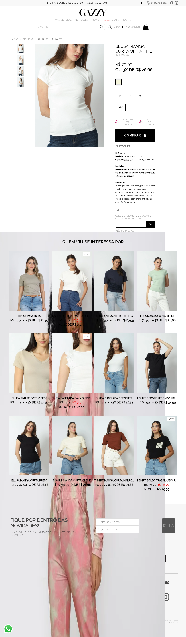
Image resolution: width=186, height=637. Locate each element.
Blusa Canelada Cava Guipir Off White (72, 398)
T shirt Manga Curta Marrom (114, 480)
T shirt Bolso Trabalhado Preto (157, 480)
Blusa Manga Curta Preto (29, 480)
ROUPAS (126, 20)
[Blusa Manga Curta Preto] (29, 445)
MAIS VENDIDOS (63, 20)
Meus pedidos (133, 26)
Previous (10, 3)
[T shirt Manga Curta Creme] (72, 445)
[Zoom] (20, 48)
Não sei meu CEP (126, 230)
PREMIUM (96, 20)
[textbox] (70, 27)
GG (121, 107)
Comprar (132, 135)
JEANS (115, 20)
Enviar (168, 525)
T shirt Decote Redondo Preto (157, 398)
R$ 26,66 (144, 69)
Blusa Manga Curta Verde (157, 316)
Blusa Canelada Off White (114, 398)
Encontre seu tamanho (128, 122)
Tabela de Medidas (150, 122)
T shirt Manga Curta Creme (72, 480)
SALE (107, 20)
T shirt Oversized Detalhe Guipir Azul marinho (114, 316)
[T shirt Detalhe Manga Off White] (72, 280)
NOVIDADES (81, 20)
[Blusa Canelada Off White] (114, 362)
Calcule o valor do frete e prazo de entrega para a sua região (133, 217)
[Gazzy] (93, 12)
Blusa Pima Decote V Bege (29, 398)
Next (142, 3)
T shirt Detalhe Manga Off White (72, 316)
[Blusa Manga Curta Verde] (157, 280)
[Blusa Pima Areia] (29, 280)
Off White (119, 82)
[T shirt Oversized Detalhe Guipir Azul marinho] (114, 280)
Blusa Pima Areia (29, 316)
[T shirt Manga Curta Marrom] (114, 445)
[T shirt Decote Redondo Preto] (157, 362)
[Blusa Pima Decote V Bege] (29, 362)
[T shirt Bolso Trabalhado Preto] (157, 445)
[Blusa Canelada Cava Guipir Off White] (72, 362)
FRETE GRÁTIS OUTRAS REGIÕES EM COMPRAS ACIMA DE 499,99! (76, 3)
